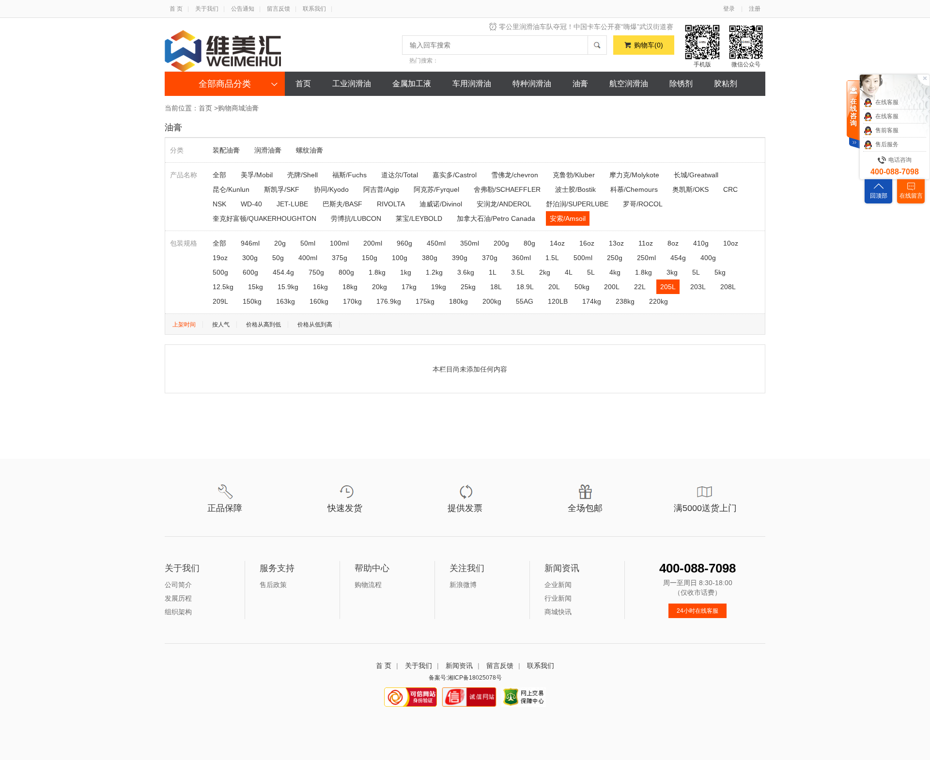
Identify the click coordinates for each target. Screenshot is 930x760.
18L (496, 287)
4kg (614, 272)
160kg (319, 301)
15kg (255, 287)
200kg (491, 301)
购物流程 (368, 585)
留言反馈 (278, 8)
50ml (307, 243)
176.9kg (388, 301)
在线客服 (887, 102)
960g (404, 243)
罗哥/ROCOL (643, 204)
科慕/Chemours (634, 189)
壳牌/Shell (302, 175)
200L (612, 287)
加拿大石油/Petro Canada (496, 218)
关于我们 (206, 8)
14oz (557, 243)
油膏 (580, 83)
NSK (219, 204)
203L (698, 287)
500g (220, 272)
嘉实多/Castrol (455, 175)
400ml (307, 258)
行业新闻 (558, 598)
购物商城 (231, 108)
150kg (252, 301)
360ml (521, 258)
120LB (558, 301)
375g (339, 258)
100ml (339, 243)
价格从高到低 (263, 324)
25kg (468, 287)
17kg (409, 287)
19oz (220, 258)
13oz (616, 243)
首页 (303, 83)
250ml (646, 258)
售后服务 (887, 144)
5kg (720, 272)
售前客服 (887, 130)
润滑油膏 (267, 150)
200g (501, 243)
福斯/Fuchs (349, 175)
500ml (583, 258)
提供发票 (465, 508)
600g (250, 272)
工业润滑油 (351, 83)
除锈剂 (681, 83)
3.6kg (465, 272)
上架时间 (184, 324)
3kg (672, 272)
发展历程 (178, 598)
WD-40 (251, 204)
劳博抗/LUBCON (356, 218)
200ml (372, 243)
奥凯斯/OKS (690, 189)
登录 (729, 8)
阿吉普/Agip (381, 189)
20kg (379, 287)
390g (459, 258)
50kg (581, 287)
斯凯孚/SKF (281, 189)
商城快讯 (558, 612)
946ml (250, 243)
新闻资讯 (459, 665)
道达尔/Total (399, 175)
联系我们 (314, 8)
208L (728, 287)
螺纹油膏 (309, 150)
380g (429, 258)
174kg (591, 301)
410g (701, 243)
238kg (625, 301)
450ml (436, 243)
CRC (730, 189)
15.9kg (288, 287)
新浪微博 (463, 585)
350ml (469, 243)
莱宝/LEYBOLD (419, 218)
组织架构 (178, 612)
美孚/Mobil (257, 175)
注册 (754, 8)
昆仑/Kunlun (231, 189)
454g (678, 258)
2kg (544, 272)
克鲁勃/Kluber (574, 175)
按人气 (221, 324)
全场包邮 (585, 508)
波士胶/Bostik (575, 189)
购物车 (648, 45)
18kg (349, 287)
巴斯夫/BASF (342, 204)
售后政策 (273, 585)
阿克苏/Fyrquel (436, 189)
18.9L (525, 287)
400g (708, 258)
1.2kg (434, 272)
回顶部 (878, 195)
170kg (352, 301)
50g (278, 258)
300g (250, 258)
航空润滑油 (628, 83)
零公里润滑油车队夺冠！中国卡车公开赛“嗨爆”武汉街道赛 (586, 27)
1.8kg (377, 272)
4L (569, 272)
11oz (645, 243)
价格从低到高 (314, 324)
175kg (425, 301)
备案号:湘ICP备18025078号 (465, 677)
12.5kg (223, 287)
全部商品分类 (225, 84)
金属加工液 (411, 83)
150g (369, 258)
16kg (320, 287)
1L (492, 272)
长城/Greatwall (696, 175)
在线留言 (911, 195)
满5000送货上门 (705, 508)
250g (614, 258)
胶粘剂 (725, 83)
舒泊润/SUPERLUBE (577, 204)
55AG (524, 301)
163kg (285, 301)
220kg (658, 301)
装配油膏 (226, 150)
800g (346, 272)
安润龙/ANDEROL (504, 204)
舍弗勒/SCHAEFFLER (507, 189)
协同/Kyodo (331, 189)
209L (220, 301)
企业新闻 (558, 585)
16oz (586, 243)
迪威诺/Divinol (440, 204)
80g (529, 243)
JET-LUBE (292, 204)
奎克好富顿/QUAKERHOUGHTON (264, 218)
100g (399, 258)
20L (554, 287)
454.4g (283, 272)
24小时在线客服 (697, 610)
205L (668, 287)
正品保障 (224, 508)
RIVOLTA (391, 204)
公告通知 (242, 8)
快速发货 (344, 508)
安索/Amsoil (568, 218)
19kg (438, 287)
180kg (458, 301)
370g (489, 258)
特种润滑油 (531, 83)
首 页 (176, 8)
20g (280, 243)
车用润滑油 (471, 83)
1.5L (552, 258)
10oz (730, 243)
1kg (405, 272)
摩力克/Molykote (634, 175)
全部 (219, 175)
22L (640, 287)
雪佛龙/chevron (514, 175)
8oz (673, 243)
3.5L (518, 272)
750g (316, 272)
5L (591, 272)
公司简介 (178, 585)
